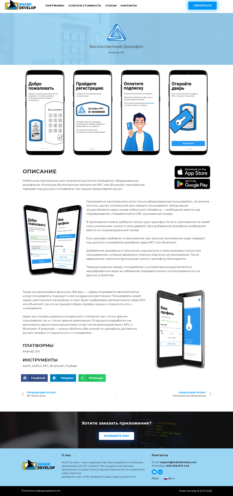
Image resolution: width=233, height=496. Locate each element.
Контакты (129, 5)
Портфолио (55, 5)
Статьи (110, 5)
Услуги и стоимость (84, 5)
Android (113, 52)
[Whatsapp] (160, 472)
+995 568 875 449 (177, 465)
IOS (122, 52)
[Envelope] (154, 472)
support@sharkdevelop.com (177, 462)
